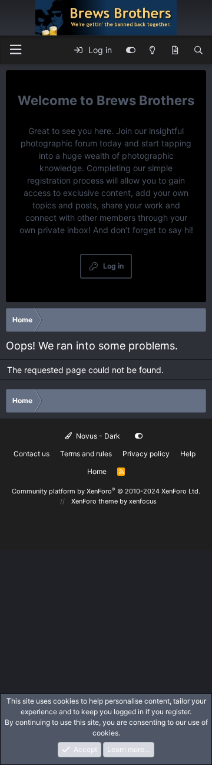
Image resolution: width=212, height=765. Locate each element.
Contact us (31, 453)
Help (188, 453)
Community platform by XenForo (106, 491)
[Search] (198, 50)
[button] (15, 49)
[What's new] (175, 50)
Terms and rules (86, 453)
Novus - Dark (97, 435)
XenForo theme (94, 501)
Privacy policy (146, 453)
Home (97, 471)
